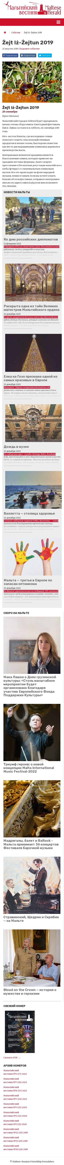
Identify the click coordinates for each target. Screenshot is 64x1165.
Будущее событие (30, 48)
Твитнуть (46, 55)
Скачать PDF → (11, 1057)
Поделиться (11, 55)
